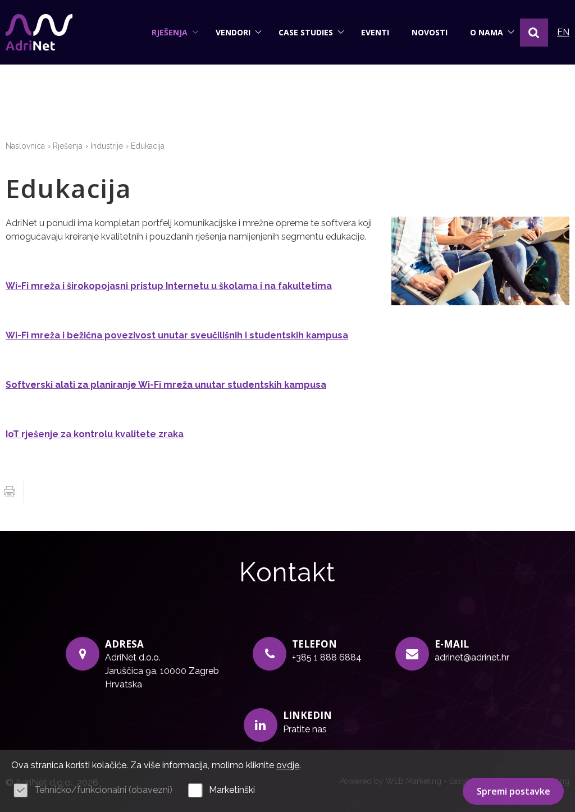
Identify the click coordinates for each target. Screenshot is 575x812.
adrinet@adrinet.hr (472, 657)
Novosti (430, 32)
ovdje (287, 765)
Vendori (233, 32)
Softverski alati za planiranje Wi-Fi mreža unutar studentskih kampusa (166, 384)
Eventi (375, 32)
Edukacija (148, 145)
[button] (534, 33)
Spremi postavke (513, 791)
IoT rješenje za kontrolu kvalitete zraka (95, 434)
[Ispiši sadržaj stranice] (9, 491)
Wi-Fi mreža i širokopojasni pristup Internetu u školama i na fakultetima (169, 286)
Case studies (306, 32)
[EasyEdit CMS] (39, 32)
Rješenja (170, 32)
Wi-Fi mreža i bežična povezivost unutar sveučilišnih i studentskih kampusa (177, 335)
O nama (486, 32)
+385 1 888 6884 (327, 657)
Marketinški (232, 790)
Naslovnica (25, 145)
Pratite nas (305, 729)
